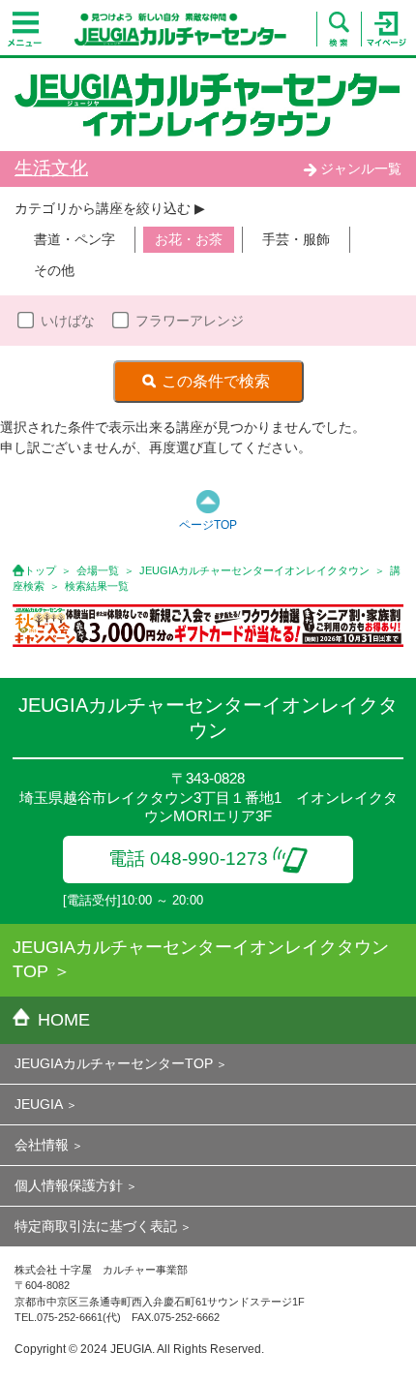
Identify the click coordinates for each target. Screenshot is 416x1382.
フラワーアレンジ (189, 320)
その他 (54, 270)
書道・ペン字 (74, 239)
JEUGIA (39, 1104)
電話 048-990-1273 (188, 858)
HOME (64, 1019)
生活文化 (51, 168)
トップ (40, 570)
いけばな (68, 320)
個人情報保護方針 (69, 1185)
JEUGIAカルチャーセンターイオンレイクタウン (254, 570)
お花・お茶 (189, 239)
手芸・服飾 (296, 239)
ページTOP (208, 525)
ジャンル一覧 (360, 168)
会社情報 (42, 1144)
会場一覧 (97, 570)
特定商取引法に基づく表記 (96, 1226)
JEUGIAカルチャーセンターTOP (114, 1063)
